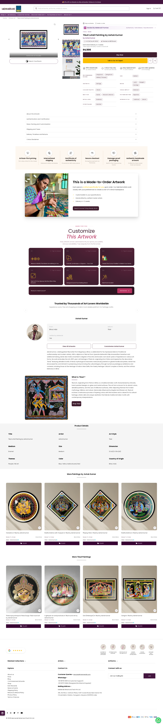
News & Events (13, 688)
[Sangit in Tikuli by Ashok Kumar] (139, 589)
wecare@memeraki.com (82, 674)
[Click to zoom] (55, 24)
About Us (67, 15)
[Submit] (36, 8)
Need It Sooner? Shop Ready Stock (85, 208)
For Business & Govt (54, 15)
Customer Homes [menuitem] (24, 15)
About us (11, 674)
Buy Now (120, 55)
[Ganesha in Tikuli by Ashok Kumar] (24, 506)
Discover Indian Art (37, 15)
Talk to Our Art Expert (115, 61)
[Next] (58, 39)
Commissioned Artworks (16, 681)
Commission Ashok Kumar (114, 346)
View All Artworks (69, 346)
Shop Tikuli (76, 404)
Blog (9, 679)
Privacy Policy (12, 695)
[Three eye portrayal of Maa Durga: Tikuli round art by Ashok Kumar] (24, 589)
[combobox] (81, 8)
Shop (2, 15)
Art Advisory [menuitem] (12, 15)
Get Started (123, 291)
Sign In (148, 8)
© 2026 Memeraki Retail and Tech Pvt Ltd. (20, 718)
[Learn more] (96, 23)
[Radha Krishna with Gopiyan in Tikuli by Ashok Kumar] (62, 506)
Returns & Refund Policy (16, 693)
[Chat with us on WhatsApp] (158, 720)
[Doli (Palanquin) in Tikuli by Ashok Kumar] (101, 589)
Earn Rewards (12, 686)
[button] (120, 28)
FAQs (9, 677)
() (158, 8)
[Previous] (9, 39)
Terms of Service (13, 697)
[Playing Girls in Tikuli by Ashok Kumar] (101, 506)
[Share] (155, 60)
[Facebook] (7, 713)
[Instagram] (10, 713)
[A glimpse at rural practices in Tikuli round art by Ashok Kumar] (62, 589)
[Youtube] (22, 713)
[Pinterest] (17, 713)
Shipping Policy (13, 690)
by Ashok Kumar (89, 38)
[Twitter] (14, 713)
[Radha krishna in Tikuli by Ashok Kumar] (139, 506)
